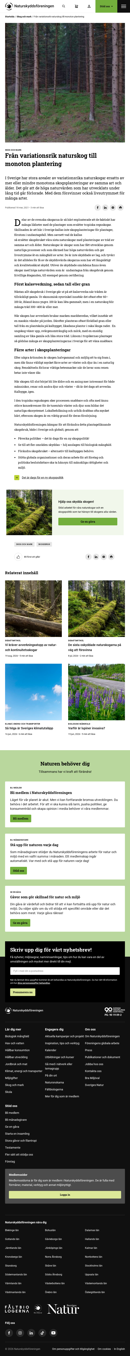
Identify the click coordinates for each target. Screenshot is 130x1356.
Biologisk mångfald (17, 1036)
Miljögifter (11, 1078)
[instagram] (20, 1333)
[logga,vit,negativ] (63, 1309)
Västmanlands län (15, 1292)
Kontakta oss (93, 1071)
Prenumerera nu (22, 992)
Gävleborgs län (53, 1239)
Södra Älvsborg (53, 1274)
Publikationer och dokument (102, 1057)
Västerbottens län (55, 1283)
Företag (10, 1161)
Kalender (50, 1050)
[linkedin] (31, 1333)
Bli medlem (20, 818)
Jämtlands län (13, 1247)
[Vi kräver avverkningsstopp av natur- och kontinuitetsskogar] (33, 608)
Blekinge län (12, 1230)
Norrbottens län (93, 1256)
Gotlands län (12, 1239)
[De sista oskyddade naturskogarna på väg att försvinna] (96, 608)
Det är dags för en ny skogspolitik (42, 477)
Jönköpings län (53, 1247)
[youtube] (53, 1333)
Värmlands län (13, 1283)
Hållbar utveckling (16, 1057)
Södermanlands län (16, 1274)
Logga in (65, 1194)
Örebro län (51, 1292)
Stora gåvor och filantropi (21, 1140)
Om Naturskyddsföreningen (102, 1036)
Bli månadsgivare (16, 1119)
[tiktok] (42, 1333)
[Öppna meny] (123, 6)
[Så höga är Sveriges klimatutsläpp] (33, 692)
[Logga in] (89, 6)
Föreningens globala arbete (102, 1043)
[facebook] (9, 1333)
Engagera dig (54, 1029)
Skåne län (50, 1265)
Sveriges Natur (94, 1085)
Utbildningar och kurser (59, 1057)
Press (88, 1050)
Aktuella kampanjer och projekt (64, 1036)
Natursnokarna (54, 1082)
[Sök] (63, 6)
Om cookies (104, 1348)
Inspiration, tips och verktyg (62, 1043)
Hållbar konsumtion (17, 1050)
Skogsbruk (44, 544)
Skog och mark (24, 16)
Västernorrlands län (96, 1283)
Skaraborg (11, 1265)
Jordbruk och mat (16, 1064)
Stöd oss (18, 871)
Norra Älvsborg (53, 1256)
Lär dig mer (13, 1029)
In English (119, 1348)
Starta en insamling (17, 1133)
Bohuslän (50, 1230)
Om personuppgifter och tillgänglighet (73, 1348)
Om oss (90, 1029)
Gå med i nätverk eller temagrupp (58, 1066)
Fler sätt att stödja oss (19, 1154)
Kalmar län (91, 1247)
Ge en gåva (88, 521)
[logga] (38, 1309)
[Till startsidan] (30, 6)
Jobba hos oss (94, 1064)
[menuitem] (25, 1064)
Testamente (12, 1147)
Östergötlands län (95, 1292)
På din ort (51, 1075)
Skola (8, 1092)
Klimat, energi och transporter (23, 1071)
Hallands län (92, 1239)
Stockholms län (93, 1265)
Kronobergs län (13, 1256)
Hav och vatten (14, 1043)
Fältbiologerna (54, 1089)
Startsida (9, 16)
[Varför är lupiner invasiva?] (96, 692)
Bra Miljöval (92, 1078)
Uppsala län (91, 1274)
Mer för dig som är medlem (62, 1096)
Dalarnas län (92, 1230)
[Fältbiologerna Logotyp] (17, 1309)
